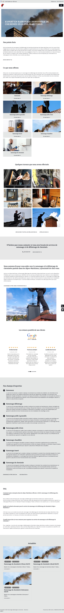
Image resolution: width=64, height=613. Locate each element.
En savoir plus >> (17, 98)
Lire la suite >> (7, 598)
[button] (28, 371)
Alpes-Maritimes (16, 561)
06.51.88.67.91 (60, 1)
